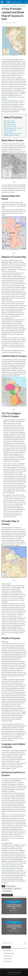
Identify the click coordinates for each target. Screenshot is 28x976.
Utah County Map (8, 958)
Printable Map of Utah (9, 953)
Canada (7, 866)
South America (6, 64)
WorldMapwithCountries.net (13, 974)
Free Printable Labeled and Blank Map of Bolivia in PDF (14, 926)
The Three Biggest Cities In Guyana (13, 128)
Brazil (3, 82)
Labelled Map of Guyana (10, 126)
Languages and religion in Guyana (12, 133)
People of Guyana (8, 131)
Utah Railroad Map (8, 950)
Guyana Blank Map (10, 886)
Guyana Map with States (10, 122)
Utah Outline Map (8, 956)
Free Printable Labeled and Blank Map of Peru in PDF (14, 906)
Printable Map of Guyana (10, 130)
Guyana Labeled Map (7, 888)
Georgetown (5, 102)
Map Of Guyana (17, 888)
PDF (14, 182)
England (12, 866)
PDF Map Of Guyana (6, 891)
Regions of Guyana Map (10, 124)
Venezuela (4, 147)
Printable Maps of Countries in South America (14, 6)
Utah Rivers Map (7, 961)
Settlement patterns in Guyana (11, 135)
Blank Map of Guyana (9, 121)
